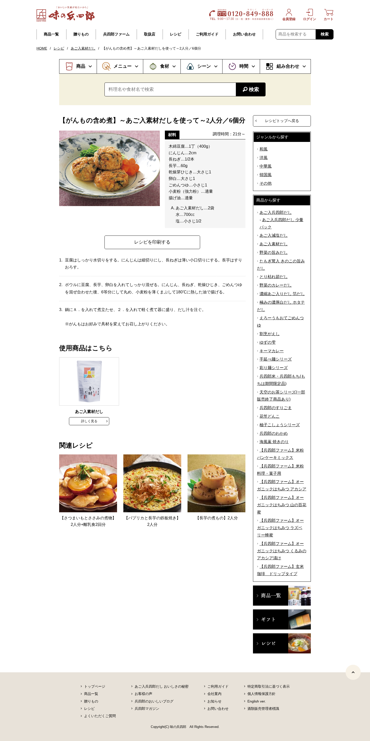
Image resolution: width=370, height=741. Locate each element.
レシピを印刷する (152, 242)
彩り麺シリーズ (274, 368)
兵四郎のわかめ (274, 433)
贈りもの (81, 34)
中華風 (266, 166)
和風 (264, 149)
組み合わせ (288, 66)
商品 (80, 66)
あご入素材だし (83, 48)
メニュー (123, 66)
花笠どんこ (270, 416)
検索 (325, 34)
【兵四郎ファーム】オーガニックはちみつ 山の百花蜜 (281, 504)
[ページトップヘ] (353, 672)
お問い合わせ (244, 34)
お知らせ (214, 701)
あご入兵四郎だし (276, 212)
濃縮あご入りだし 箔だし (282, 294)
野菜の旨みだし (274, 252)
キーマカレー (272, 351)
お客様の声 (143, 694)
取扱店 (149, 34)
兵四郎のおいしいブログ (154, 701)
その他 (266, 183)
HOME (41, 48)
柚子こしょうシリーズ (280, 425)
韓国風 (266, 175)
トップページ (94, 686)
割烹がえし (270, 334)
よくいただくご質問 (100, 716)
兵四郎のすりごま (276, 408)
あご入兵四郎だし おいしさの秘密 (162, 686)
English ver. (256, 701)
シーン (204, 66)
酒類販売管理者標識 (263, 709)
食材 (164, 66)
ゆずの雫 (268, 342)
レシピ (175, 34)
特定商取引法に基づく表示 (268, 686)
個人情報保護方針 (261, 694)
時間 (243, 66)
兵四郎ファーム (116, 34)
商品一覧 (51, 34)
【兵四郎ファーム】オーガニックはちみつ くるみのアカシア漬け (281, 550)
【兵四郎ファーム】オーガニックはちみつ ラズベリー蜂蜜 (280, 527)
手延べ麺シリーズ (276, 359)
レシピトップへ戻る (282, 121)
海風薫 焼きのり (274, 442)
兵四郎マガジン (147, 709)
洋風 (264, 157)
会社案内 (214, 694)
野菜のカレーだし (276, 285)
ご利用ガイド (207, 34)
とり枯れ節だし (274, 277)
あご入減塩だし (274, 235)
